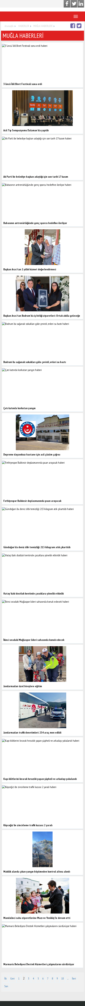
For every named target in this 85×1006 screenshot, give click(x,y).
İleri (74, 978)
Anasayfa (9, 26)
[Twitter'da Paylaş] (79, 25)
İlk (5, 978)
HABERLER (23, 26)
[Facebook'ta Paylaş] (73, 25)
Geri (12, 978)
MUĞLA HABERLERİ (42, 26)
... (67, 978)
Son (6, 986)
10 (62, 978)
